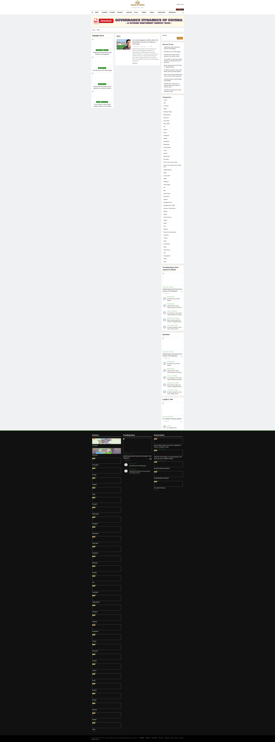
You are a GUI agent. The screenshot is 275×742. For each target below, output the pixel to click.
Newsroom (172, 12)
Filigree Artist (166, 156)
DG (164, 126)
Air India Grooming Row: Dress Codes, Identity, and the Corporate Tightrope (174, 329)
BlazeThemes (96, 739)
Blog (172, 737)
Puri (93, 582)
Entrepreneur (166, 144)
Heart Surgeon (166, 184)
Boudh (94, 680)
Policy (136, 12)
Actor (164, 102)
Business (104, 12)
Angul (93, 729)
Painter (165, 223)
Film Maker (166, 159)
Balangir (94, 719)
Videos (165, 258)
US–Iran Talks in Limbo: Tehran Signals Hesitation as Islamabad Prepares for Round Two (102, 106)
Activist (165, 100)
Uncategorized (166, 255)
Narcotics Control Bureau (169, 208)
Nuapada (94, 621)
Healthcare (166, 181)
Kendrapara (95, 631)
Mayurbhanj (95, 533)
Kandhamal (95, 553)
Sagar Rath (136, 46)
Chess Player (166, 123)
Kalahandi (94, 455)
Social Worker (166, 244)
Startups (129, 12)
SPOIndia (147, 737)
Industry (120, 12)
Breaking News (102, 68)
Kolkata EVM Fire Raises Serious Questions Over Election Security (174, 307)
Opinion (144, 12)
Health (165, 178)
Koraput (94, 474)
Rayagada (95, 523)
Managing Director (167, 202)
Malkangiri (95, 562)
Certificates (161, 12)
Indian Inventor (166, 193)
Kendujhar (95, 611)
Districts (165, 129)
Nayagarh (94, 504)
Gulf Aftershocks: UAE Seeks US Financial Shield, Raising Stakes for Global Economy (172, 85)
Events (152, 12)
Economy (112, 12)
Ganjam (94, 641)
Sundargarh (95, 592)
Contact (181, 737)
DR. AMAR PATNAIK (159, 488)
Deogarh (94, 660)
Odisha (165, 214)
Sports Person (166, 249)
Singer (165, 241)
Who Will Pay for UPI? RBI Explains (102, 70)
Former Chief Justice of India (170, 162)
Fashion (165, 153)
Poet (164, 226)
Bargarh (94, 700)
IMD (164, 190)
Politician (165, 229)
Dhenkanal (95, 651)
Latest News (99, 50)
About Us (161, 737)
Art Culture (166, 105)
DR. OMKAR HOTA (172, 427)
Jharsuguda (95, 464)
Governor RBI (166, 175)
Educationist (166, 141)
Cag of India (166, 120)
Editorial (165, 138)
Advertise (167, 737)
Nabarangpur (95, 513)
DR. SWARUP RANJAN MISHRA (172, 419)
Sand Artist (166, 235)
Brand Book (154, 737)
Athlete (165, 108)
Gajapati (94, 484)
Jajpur (93, 494)
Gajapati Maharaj (167, 169)
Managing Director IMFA (169, 205)
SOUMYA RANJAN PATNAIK (162, 468)
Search (164, 35)
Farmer (165, 150)
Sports (165, 247)
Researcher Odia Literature (169, 232)
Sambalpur (95, 445)
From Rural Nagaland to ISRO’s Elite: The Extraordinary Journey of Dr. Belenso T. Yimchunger (145, 42)
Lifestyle (165, 199)
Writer (164, 261)
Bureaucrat (166, 117)
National (106, 50)
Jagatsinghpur (96, 602)
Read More (134, 63)
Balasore (94, 709)
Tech (164, 252)
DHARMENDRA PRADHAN (161, 478)
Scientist (165, 238)
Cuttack (94, 670)
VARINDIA (141, 737)
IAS (164, 187)
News (96, 12)
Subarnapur (95, 543)
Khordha (94, 572)
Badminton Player (167, 111)
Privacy (176, 737)
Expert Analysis (167, 147)
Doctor (165, 132)
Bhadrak (94, 690)
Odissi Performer (167, 217)
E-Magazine (166, 135)
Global (98, 101)
